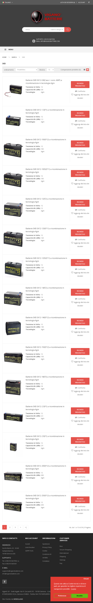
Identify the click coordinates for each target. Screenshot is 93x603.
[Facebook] (89, 2)
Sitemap (62, 560)
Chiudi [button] (86, 579)
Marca (14, 57)
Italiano (7, 2)
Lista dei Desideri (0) (67, 2)
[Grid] (84, 69)
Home (4, 57)
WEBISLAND (18, 599)
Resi (61, 546)
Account (81, 2)
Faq (61, 563)
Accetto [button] (80, 596)
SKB (23, 57)
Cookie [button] (73, 589)
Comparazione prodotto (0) (71, 70)
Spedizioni (46, 544)
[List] (87, 69)
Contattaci (45, 561)
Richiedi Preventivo (80, 84)
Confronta (81, 91)
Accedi (27, 544)
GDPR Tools (29, 551)
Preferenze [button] (62, 596)
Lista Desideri (30, 547)
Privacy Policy (47, 547)
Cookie (44, 551)
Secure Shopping (65, 550)
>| (26, 527)
